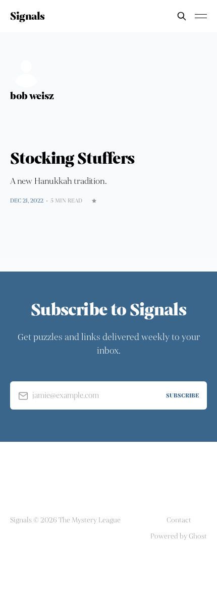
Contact (179, 520)
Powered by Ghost (178, 536)
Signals (27, 16)
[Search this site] (181, 16)
